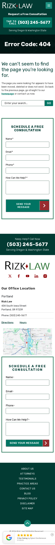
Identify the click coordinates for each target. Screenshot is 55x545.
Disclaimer (27, 503)
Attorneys (27, 473)
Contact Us (27, 488)
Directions (7, 322)
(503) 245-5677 (18, 315)
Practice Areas (27, 483)
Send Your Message (23, 206)
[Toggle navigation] (49, 5)
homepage (7, 93)
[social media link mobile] (10, 276)
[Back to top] (27, 523)
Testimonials (27, 478)
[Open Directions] (27, 329)
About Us (27, 468)
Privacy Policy (27, 498)
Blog (27, 493)
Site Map (27, 508)
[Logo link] (21, 5)
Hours (23, 322)
